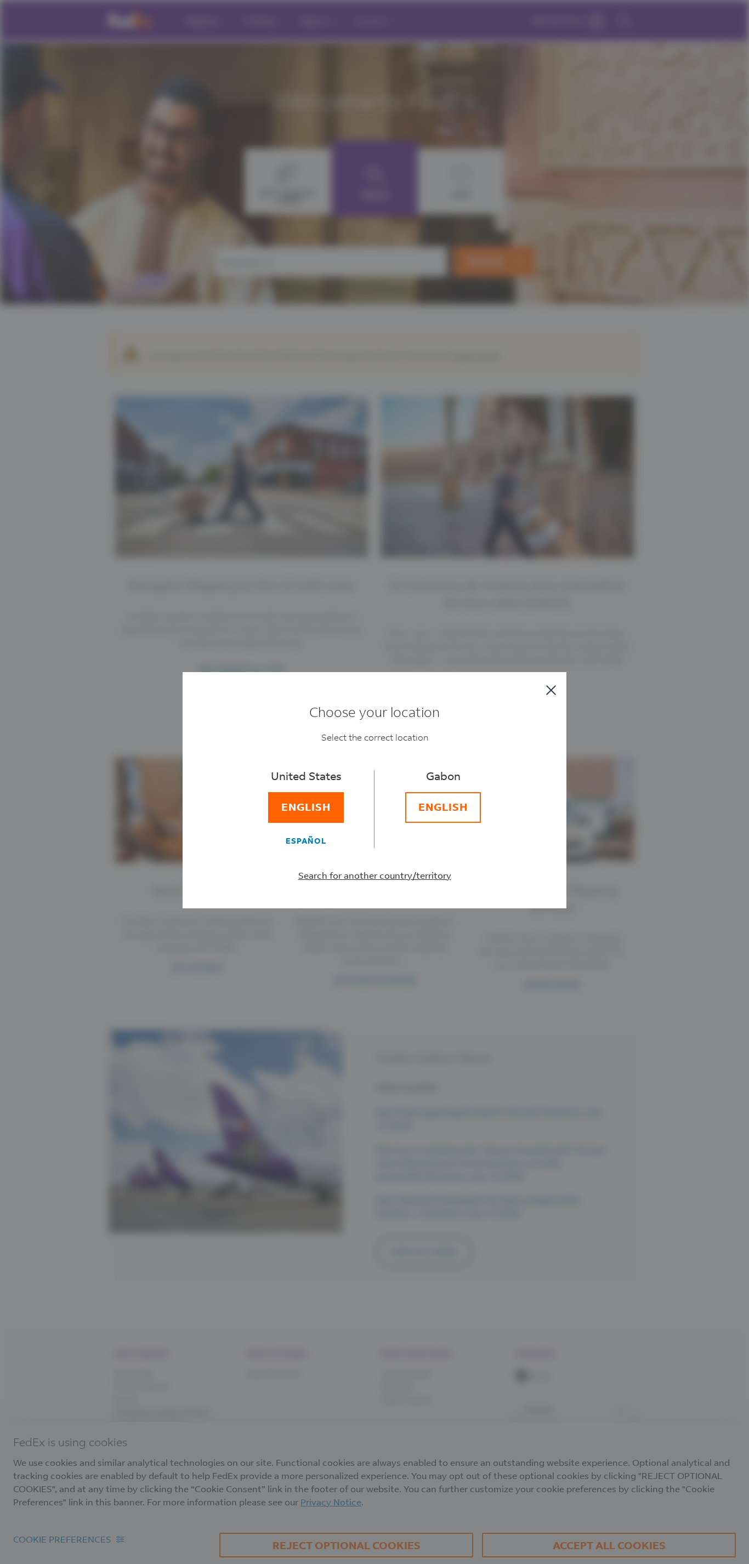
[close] (551, 690)
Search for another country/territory (374, 875)
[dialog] (374, 782)
